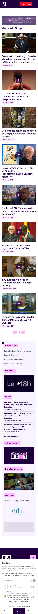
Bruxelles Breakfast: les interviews (18, 351)
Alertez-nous (26, 4)
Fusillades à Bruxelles (13, 363)
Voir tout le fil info (12, 436)
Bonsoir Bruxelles (11, 355)
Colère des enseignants (14, 359)
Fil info (8, 396)
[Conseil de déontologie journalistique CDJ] (19, 511)
